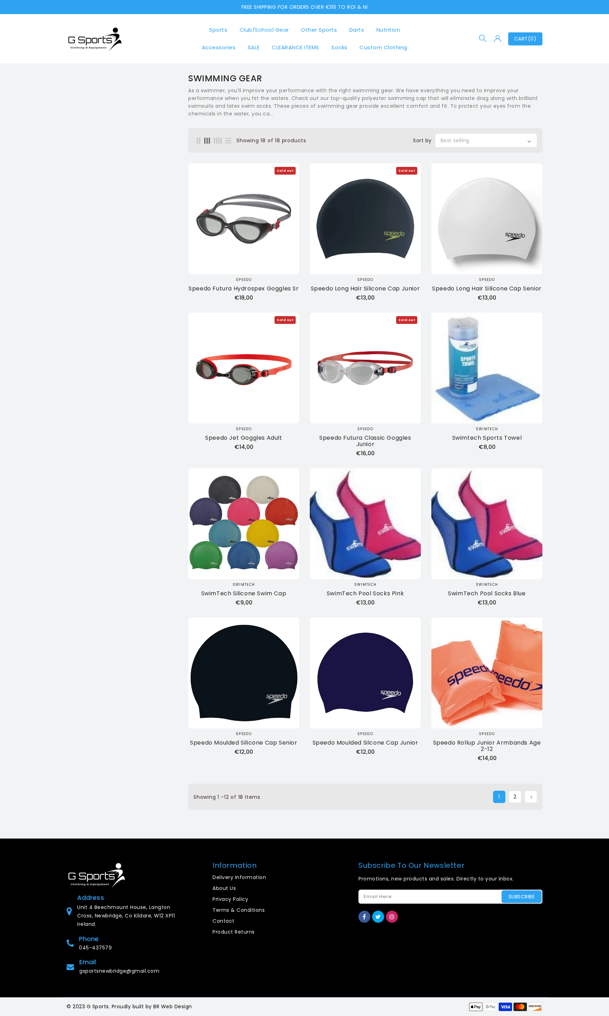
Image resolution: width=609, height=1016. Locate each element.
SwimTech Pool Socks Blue (486, 593)
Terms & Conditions (239, 910)
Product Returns (234, 931)
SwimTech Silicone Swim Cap (244, 593)
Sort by (422, 140)
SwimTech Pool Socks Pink (365, 593)
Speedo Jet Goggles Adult (243, 438)
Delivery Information (239, 877)
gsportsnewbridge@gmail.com (119, 970)
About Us (224, 888)
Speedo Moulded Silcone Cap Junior (365, 743)
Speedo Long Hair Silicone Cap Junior (365, 289)
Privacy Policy (230, 899)
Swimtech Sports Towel (487, 438)
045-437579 (95, 947)
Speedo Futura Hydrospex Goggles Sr (244, 289)
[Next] (531, 797)
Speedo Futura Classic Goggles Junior (365, 441)
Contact (224, 920)
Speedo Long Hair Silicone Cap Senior (487, 289)
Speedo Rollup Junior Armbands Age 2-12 (487, 746)
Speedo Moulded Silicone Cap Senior (243, 743)
